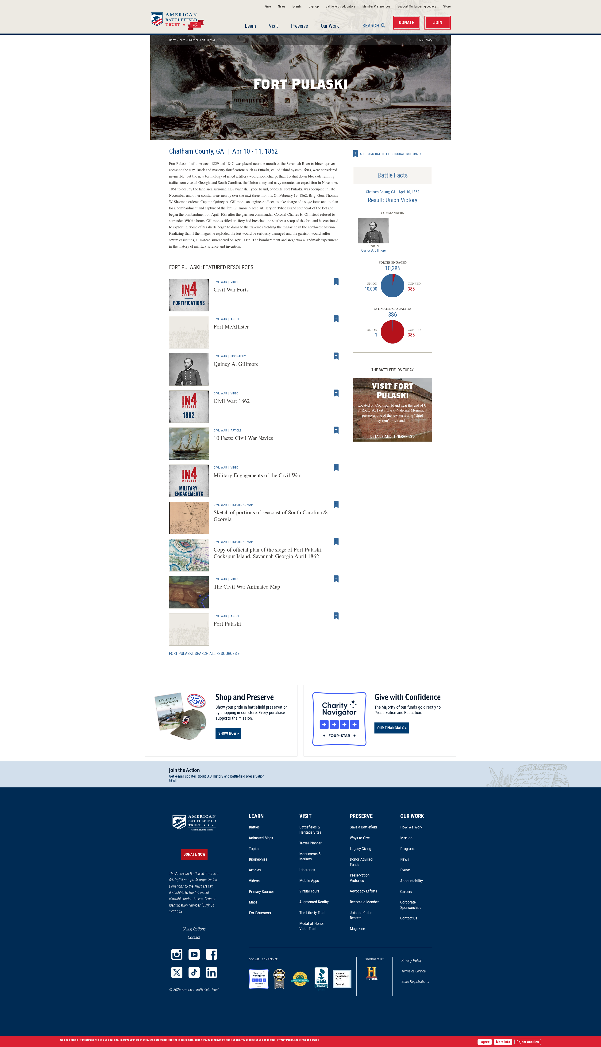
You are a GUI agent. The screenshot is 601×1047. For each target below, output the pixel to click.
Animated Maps (261, 837)
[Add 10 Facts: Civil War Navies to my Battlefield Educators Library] (336, 430)
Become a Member (364, 902)
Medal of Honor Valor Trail (314, 926)
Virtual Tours (309, 891)
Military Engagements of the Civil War (257, 475)
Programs (407, 848)
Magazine (357, 928)
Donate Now (194, 854)
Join (437, 22)
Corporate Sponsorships (410, 905)
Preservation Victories (360, 878)
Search (370, 26)
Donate (406, 22)
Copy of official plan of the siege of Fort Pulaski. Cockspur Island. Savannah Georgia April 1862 (268, 553)
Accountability (411, 880)
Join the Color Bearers (361, 915)
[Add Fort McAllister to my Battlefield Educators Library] (336, 318)
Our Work (330, 26)
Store (447, 6)
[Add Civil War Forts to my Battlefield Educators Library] (336, 281)
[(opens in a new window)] (176, 954)
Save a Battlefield (363, 827)
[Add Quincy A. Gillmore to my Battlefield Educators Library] (336, 355)
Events (297, 6)
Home (183, 19)
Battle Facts (393, 175)
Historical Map (242, 504)
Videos (254, 880)
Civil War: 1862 (232, 400)
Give (268, 6)
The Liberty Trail (315, 912)
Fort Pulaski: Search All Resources (203, 653)
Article (236, 319)
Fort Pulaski (227, 623)
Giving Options (194, 928)
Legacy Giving (365, 848)
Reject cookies (527, 1042)
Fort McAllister (231, 326)
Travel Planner (310, 843)
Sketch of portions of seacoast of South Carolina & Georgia (270, 515)
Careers (406, 891)
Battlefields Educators (340, 6)
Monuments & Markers (310, 856)
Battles (254, 827)
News (281, 6)
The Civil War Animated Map (247, 586)
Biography (238, 356)
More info (503, 1042)
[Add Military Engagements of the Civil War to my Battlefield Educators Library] (336, 467)
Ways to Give (360, 837)
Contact (194, 937)
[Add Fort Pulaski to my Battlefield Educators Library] (336, 616)
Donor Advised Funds (361, 862)
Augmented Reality (314, 902)
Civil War (192, 40)
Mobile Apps (309, 880)
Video (234, 282)
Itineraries (307, 869)
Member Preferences (376, 6)
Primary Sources (261, 891)
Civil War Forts (231, 289)
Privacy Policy (411, 960)
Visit (273, 26)
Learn (250, 26)
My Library (425, 40)
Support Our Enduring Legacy (416, 6)
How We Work (411, 827)
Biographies (258, 859)
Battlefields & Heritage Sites (310, 830)
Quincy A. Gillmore (236, 363)
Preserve (299, 26)
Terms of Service (413, 971)
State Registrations (415, 981)
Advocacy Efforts (363, 891)
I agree (485, 1042)
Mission (406, 837)
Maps (253, 902)
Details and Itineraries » (392, 436)
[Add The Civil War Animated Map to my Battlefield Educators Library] (336, 578)
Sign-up (314, 6)
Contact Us (408, 918)
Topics (254, 848)
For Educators (260, 913)
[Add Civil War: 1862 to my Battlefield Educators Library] (336, 393)
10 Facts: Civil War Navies (243, 438)
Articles (255, 870)
